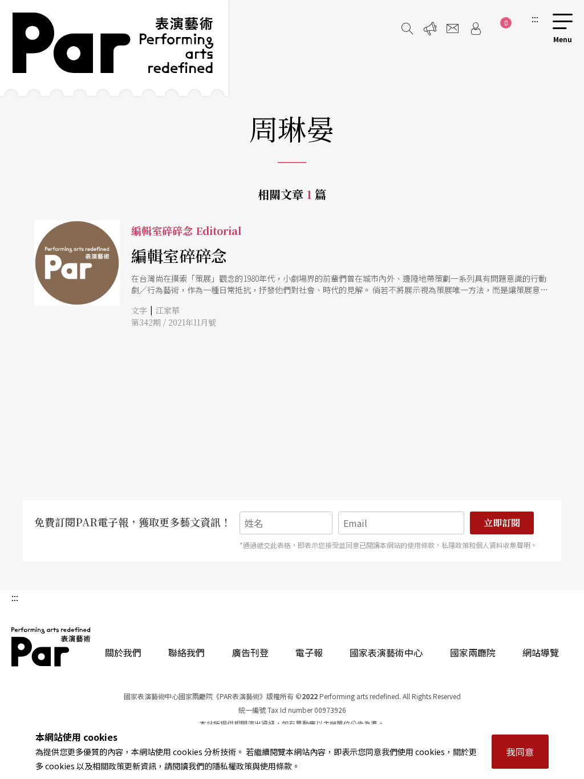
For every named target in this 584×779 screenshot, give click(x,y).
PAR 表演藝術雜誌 (51, 647)
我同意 (520, 751)
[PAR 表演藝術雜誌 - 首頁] (114, 48)
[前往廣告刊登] (430, 28)
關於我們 (123, 652)
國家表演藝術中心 (386, 652)
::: (535, 18)
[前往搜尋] (407, 28)
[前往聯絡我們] (452, 28)
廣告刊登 (250, 652)
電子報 (309, 652)
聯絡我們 (186, 652)
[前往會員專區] (475, 28)
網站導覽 (540, 652)
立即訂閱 (502, 522)
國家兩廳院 (473, 652)
